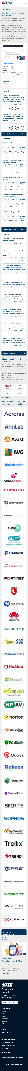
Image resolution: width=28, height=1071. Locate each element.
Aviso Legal (9, 1060)
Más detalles (5, 398)
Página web (6, 81)
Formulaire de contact (9, 1002)
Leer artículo (5, 973)
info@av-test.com (9, 1042)
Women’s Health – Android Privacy (12, 961)
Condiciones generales (8, 1057)
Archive (5, 84)
